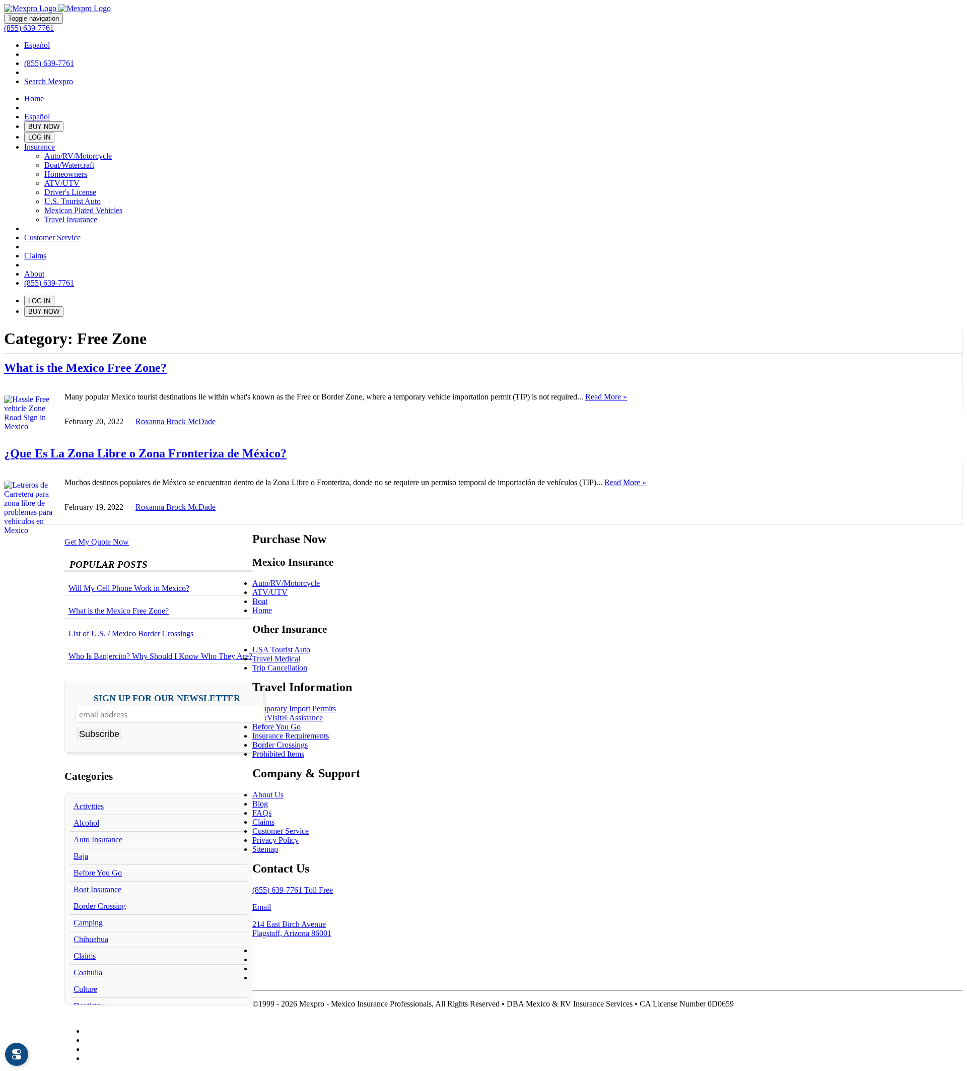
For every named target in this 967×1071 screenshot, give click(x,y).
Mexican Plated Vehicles (83, 210)
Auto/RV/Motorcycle (78, 156)
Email (261, 907)
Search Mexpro (48, 81)
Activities (89, 806)
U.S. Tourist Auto (72, 201)
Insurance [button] (39, 147)
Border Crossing (100, 906)
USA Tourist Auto (281, 649)
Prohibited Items (278, 754)
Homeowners (65, 174)
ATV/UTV (62, 183)
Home (34, 98)
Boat (259, 601)
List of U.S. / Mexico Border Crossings (130, 633)
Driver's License (70, 192)
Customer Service (52, 237)
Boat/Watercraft (69, 165)
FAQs (261, 813)
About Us (268, 794)
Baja (81, 856)
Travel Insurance (70, 219)
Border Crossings (280, 745)
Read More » (606, 396)
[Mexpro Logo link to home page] (57, 8)
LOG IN (39, 137)
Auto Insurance (98, 839)
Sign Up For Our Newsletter (167, 698)
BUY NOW (43, 126)
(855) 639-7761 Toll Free (292, 890)
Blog (260, 803)
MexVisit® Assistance (287, 717)
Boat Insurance (97, 889)
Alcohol (86, 823)
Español (37, 45)
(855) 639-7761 (29, 28)
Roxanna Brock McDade (175, 421)
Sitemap (265, 849)
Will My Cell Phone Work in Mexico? (128, 588)
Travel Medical (276, 658)
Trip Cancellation (279, 667)
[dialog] (16, 1054)
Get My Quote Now (96, 542)
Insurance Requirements (290, 735)
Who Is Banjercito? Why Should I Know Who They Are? (160, 656)
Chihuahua (91, 939)
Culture (85, 989)
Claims (35, 255)
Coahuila (88, 972)
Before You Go (98, 872)
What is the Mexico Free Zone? (85, 367)
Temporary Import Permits (294, 708)
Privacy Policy (275, 840)
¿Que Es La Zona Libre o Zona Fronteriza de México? (145, 453)
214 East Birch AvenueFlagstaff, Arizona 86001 (291, 929)
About (34, 274)
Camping (88, 922)
